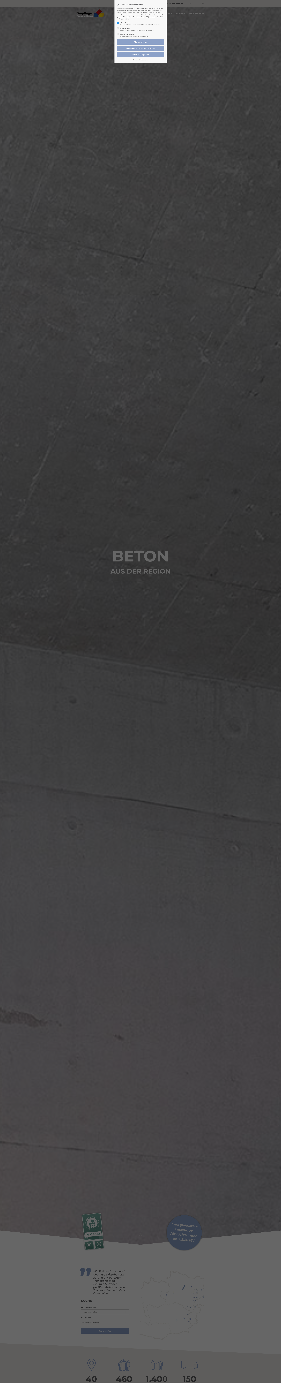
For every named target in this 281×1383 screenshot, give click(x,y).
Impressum (144, 60)
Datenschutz (136, 60)
